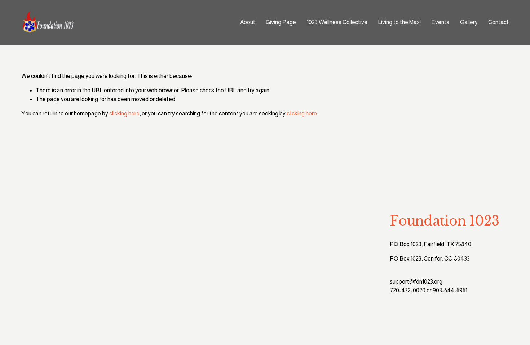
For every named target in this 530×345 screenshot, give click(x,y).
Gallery (469, 22)
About (247, 22)
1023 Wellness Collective (337, 22)
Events (440, 22)
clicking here (124, 113)
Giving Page (281, 22)
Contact (498, 22)
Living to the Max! (399, 22)
